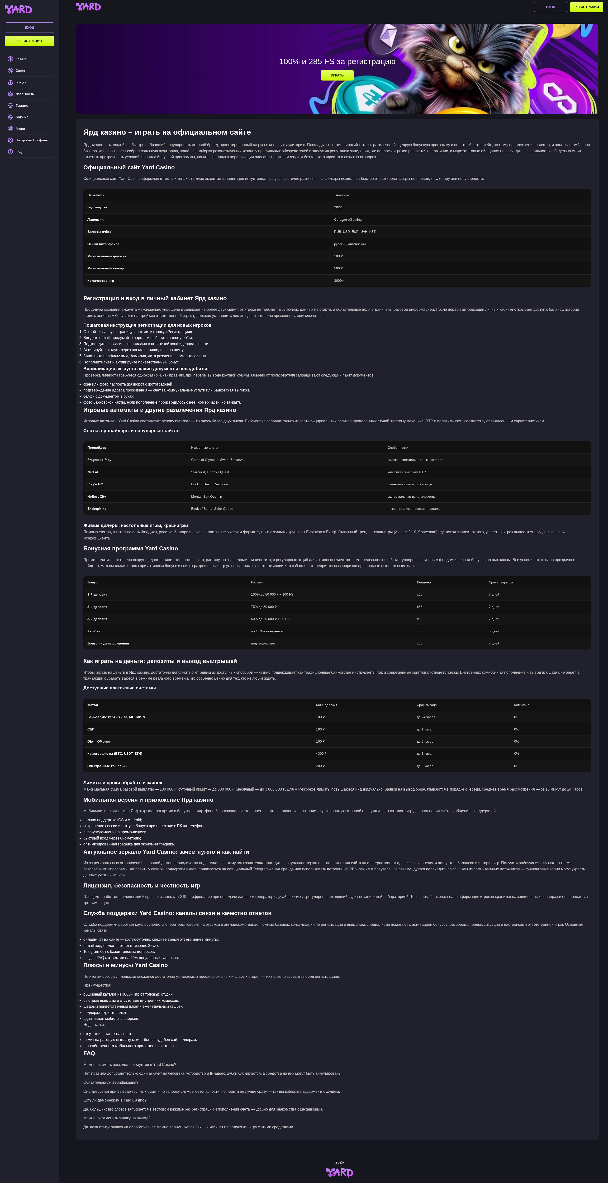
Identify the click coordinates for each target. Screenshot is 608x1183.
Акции (20, 128)
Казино (21, 59)
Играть (337, 75)
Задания (21, 117)
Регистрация (29, 41)
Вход (29, 27)
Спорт (20, 70)
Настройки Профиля (32, 140)
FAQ (19, 152)
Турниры (22, 105)
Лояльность (25, 94)
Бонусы (21, 82)
